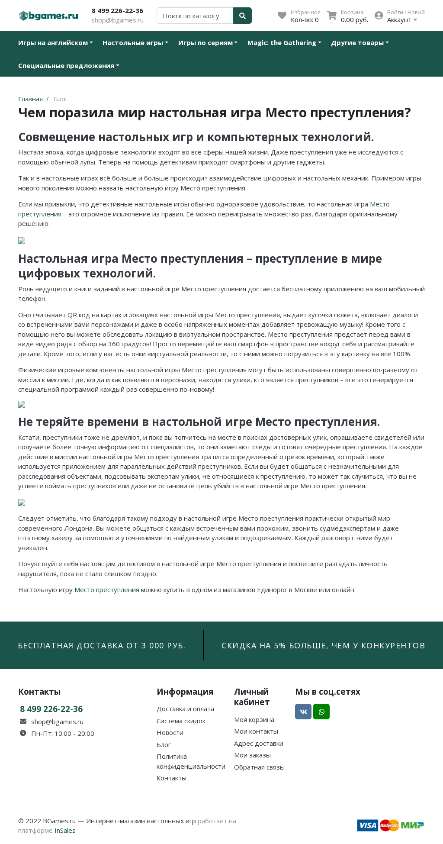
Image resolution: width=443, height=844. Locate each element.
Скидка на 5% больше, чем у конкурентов (323, 645)
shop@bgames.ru (117, 20)
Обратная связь (259, 767)
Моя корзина (254, 719)
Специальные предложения (66, 65)
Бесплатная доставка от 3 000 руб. (102, 645)
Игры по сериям (205, 42)
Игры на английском (53, 42)
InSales (65, 830)
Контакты (171, 777)
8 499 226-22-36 (117, 10)
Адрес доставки (258, 743)
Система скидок (181, 720)
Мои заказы (252, 755)
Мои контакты (256, 731)
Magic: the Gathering (281, 42)
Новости (170, 732)
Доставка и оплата (185, 708)
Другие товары (357, 42)
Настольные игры (133, 42)
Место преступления (106, 589)
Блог (164, 744)
